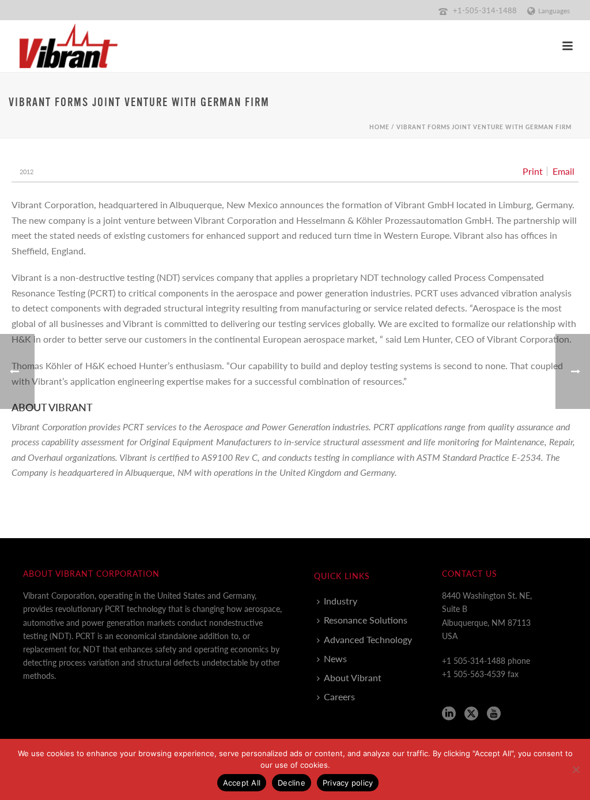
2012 (26, 171)
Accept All (242, 782)
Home (379, 127)
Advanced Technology (368, 639)
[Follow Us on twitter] (471, 714)
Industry (340, 600)
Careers (339, 696)
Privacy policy (348, 782)
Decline (291, 782)
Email (563, 171)
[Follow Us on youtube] (494, 714)
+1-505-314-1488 (485, 10)
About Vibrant (352, 677)
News (335, 658)
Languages (554, 11)
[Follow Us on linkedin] (449, 714)
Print (533, 171)
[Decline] (575, 769)
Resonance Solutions (365, 619)
